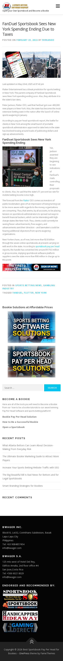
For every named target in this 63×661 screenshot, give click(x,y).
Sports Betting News (28, 285)
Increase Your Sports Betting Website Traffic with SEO (30, 467)
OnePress (24, 653)
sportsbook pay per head (47, 246)
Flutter (26, 200)
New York (41, 292)
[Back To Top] (31, 642)
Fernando (48, 40)
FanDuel (18, 292)
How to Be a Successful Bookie (20, 421)
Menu (57, 6)
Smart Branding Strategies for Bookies (22, 485)
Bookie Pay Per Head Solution (19, 416)
